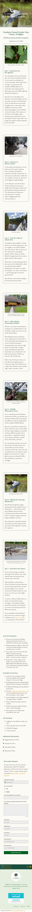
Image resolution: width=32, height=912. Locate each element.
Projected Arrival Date (9, 779)
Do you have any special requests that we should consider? (15, 802)
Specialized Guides (10, 747)
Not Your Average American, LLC (18, 910)
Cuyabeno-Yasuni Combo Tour (19, 691)
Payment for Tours (10, 743)
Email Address (7, 839)
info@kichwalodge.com (7, 867)
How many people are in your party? (12, 795)
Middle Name (7, 826)
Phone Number (8, 845)
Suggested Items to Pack (12, 740)
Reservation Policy (10, 751)
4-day (16, 617)
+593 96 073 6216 (8, 865)
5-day (20, 617)
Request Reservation (16, 852)
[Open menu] (27, 2)
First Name (7, 819)
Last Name (7, 832)
